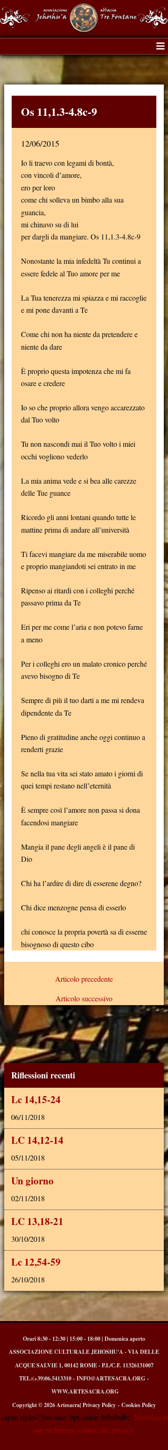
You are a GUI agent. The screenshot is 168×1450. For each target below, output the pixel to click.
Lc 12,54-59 (36, 1262)
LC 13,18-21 (37, 1221)
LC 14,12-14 (37, 1140)
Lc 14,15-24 (36, 1099)
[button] (160, 46)
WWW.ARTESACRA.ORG (85, 1391)
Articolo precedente (84, 979)
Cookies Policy (138, 1405)
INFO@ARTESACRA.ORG (111, 1378)
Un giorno (32, 1181)
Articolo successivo (84, 998)
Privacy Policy (99, 1405)
